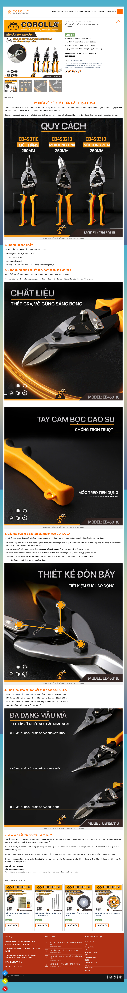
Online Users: (89, 942)
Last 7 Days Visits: (91, 957)
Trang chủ (56, 11)
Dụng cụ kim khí (85, 11)
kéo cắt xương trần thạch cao (92, 67)
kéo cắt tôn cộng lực (79, 65)
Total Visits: (89, 967)
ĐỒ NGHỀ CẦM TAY (85, 22)
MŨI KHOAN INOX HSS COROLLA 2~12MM (17, 914)
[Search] (120, 11)
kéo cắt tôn (96, 63)
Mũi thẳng (76, 38)
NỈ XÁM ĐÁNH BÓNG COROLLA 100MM (76, 914)
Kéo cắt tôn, (9, 108)
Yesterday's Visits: (91, 952)
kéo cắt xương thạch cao (76, 67)
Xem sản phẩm (12, 925)
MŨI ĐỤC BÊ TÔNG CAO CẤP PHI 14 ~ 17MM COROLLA (48, 914)
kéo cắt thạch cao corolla (85, 63)
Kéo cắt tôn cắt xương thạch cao (24, 694)
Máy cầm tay (99, 11)
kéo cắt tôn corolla (91, 65)
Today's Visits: (89, 947)
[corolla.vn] (17, 12)
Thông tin (110, 11)
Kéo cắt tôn (8, 538)
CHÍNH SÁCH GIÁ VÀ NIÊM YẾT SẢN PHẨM (65, 964)
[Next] (58, 49)
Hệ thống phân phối (68, 11)
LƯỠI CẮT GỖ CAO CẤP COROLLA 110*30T (107, 914)
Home (67, 22)
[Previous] (8, 49)
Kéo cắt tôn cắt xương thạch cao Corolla (31, 249)
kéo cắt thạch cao (73, 63)
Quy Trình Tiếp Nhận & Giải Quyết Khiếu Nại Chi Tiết (66, 943)
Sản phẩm (74, 22)
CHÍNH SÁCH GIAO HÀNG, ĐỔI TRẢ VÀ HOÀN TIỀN (66, 957)
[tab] (8, 98)
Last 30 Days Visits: (91, 962)
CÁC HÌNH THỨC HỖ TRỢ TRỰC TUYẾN (64, 950)
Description (8, 97)
